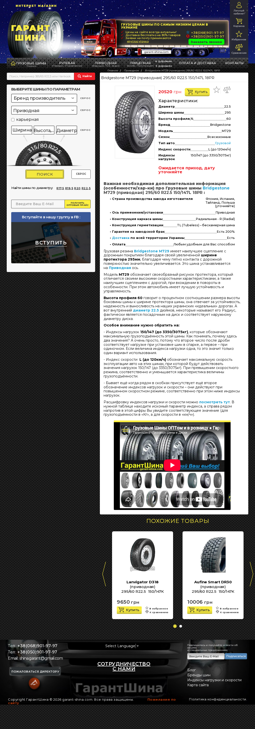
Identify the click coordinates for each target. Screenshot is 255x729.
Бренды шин (198, 675)
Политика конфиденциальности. (218, 699)
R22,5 (86, 188)
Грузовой (223, 143)
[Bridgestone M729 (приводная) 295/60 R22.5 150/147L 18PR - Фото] (135, 122)
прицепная (140, 64)
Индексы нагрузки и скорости (214, 680)
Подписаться (236, 656)
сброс (85, 98)
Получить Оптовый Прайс (77, 203)
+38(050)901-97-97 (207, 36)
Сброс (81, 174)
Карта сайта (198, 685)
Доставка (120, 238)
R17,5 (60, 188)
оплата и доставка (197, 63)
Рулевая (67, 64)
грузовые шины (31, 63)
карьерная (27, 120)
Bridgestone (216, 188)
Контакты (234, 63)
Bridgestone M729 (151, 251)
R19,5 (69, 188)
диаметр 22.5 (146, 310)
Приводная (120, 268)
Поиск (45, 174)
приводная (106, 64)
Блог (191, 670)
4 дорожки (163, 61)
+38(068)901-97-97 (207, 33)
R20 (77, 188)
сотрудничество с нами (123, 666)
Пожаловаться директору (35, 671)
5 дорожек (164, 66)
